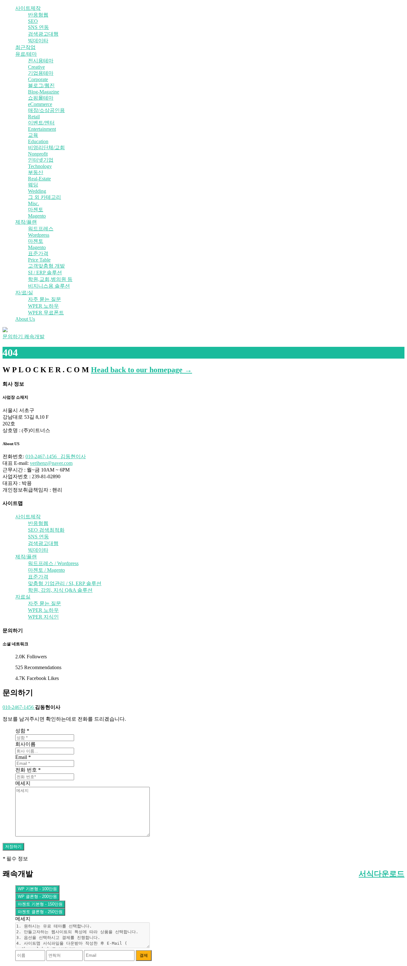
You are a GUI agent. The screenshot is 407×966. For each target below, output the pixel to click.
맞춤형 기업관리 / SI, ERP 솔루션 (64, 583)
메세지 (23, 783)
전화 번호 (28, 770)
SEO (33, 21)
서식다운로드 (381, 874)
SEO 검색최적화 (46, 530)
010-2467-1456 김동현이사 (55, 456)
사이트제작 (28, 8)
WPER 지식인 (43, 617)
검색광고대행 (43, 34)
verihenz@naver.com (51, 463)
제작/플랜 (26, 222)
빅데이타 (38, 40)
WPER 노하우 (43, 306)
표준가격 (38, 576)
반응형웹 (38, 15)
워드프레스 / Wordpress (53, 563)
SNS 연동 (38, 27)
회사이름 (25, 744)
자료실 (23, 596)
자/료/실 (24, 292)
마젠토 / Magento (46, 570)
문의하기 (13, 336)
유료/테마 (26, 54)
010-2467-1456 (19, 707)
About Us (25, 319)
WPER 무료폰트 (46, 312)
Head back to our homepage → (141, 370)
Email (23, 757)
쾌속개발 (34, 336)
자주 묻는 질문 (44, 299)
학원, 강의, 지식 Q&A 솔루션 (60, 590)
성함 (22, 730)
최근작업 (25, 47)
